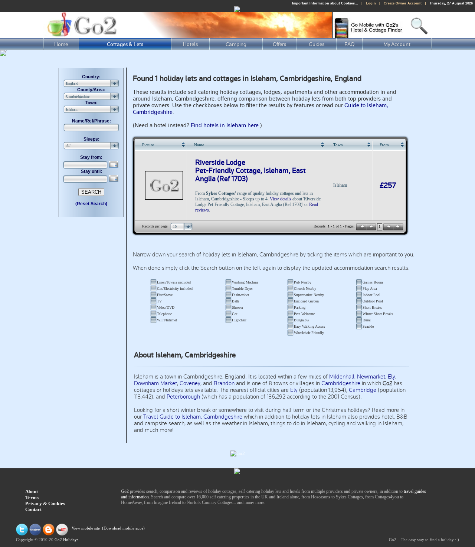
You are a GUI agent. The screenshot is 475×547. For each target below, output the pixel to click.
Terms (32, 497)
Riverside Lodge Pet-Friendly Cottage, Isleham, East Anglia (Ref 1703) (250, 170)
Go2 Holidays (66, 540)
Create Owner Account (403, 3)
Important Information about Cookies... (325, 3)
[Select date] (114, 164)
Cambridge (362, 390)
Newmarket (371, 376)
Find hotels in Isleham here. (225, 125)
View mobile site (86, 529)
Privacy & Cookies (45, 503)
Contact (33, 509)
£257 (388, 185)
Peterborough (183, 396)
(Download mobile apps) (123, 529)
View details (280, 199)
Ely (391, 376)
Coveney (190, 383)
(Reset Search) (91, 203)
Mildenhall (341, 376)
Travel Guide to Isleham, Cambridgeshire (192, 416)
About (31, 491)
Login (371, 3)
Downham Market (155, 383)
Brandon (224, 383)
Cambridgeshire (340, 383)
